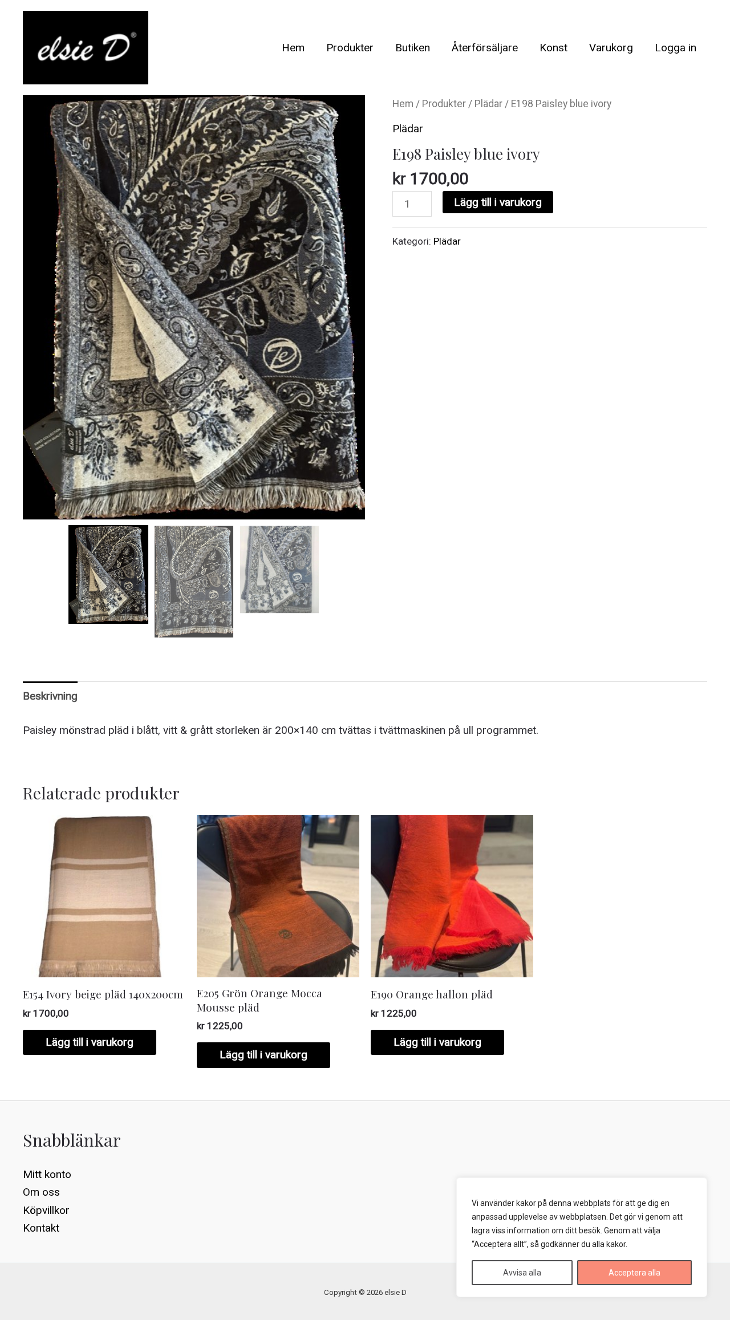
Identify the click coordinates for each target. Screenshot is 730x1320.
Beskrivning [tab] (50, 695)
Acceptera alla (634, 1272)
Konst (553, 47)
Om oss (41, 1192)
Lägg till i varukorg (498, 202)
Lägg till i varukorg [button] (89, 1042)
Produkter (350, 47)
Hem (293, 47)
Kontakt (41, 1227)
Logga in (675, 47)
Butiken (412, 47)
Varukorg (611, 47)
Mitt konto (47, 1174)
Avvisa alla (522, 1272)
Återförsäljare (485, 47)
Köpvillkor (46, 1210)
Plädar (488, 103)
